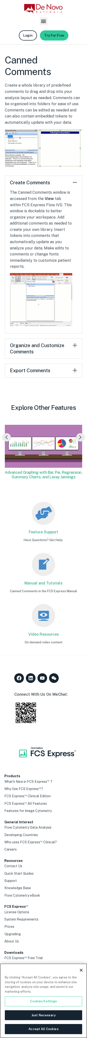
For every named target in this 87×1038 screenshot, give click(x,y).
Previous (6, 437)
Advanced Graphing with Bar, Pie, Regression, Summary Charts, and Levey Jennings (43, 474)
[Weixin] (54, 678)
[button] (44, 21)
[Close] (81, 970)
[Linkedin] (31, 678)
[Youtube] (42, 678)
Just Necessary (43, 1015)
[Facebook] (19, 678)
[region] (43, 1000)
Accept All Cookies (43, 1029)
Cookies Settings (43, 1001)
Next (80, 437)
